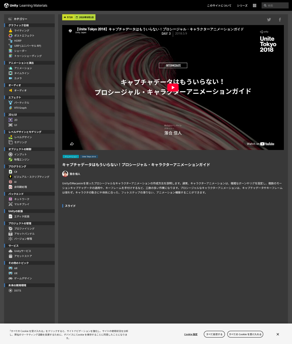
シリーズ (242, 5)
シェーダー (20, 50)
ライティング (21, 30)
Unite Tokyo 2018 (89, 156)
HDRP (17, 40)
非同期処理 (20, 187)
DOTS (17, 290)
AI (15, 182)
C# (15, 171)
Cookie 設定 (191, 334)
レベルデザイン (23, 137)
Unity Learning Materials (25, 5)
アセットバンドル (24, 233)
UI (15, 125)
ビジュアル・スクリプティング (31, 176)
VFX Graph (20, 107)
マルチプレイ (21, 204)
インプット (20, 154)
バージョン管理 (23, 238)
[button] (254, 5)
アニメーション (23, 68)
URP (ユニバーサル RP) (27, 45)
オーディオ (20, 90)
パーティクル (21, 102)
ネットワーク (21, 199)
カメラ (18, 78)
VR (15, 273)
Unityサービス (22, 251)
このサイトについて (219, 5)
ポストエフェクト (24, 35)
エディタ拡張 (21, 216)
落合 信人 (75, 174)
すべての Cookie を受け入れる (245, 334)
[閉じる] (278, 334)
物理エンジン (21, 159)
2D (15, 120)
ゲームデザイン (23, 278)
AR (15, 268)
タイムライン (21, 73)
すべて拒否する (214, 334)
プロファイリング (24, 228)
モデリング (20, 142)
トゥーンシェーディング (28, 56)
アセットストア (23, 256)
